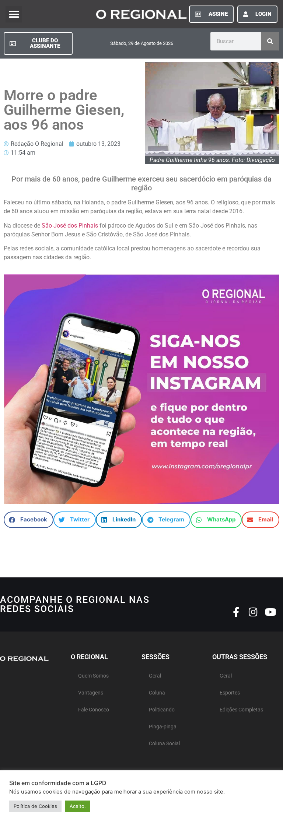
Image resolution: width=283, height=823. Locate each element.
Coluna (157, 693)
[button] (14, 14)
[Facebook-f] (236, 612)
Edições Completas (241, 710)
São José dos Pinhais (69, 225)
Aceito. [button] (78, 806)
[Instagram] (253, 612)
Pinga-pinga (163, 727)
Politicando (162, 710)
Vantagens (90, 693)
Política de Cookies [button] (35, 806)
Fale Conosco (93, 710)
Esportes (230, 693)
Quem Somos (93, 676)
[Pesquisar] (270, 41)
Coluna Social (164, 744)
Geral (155, 676)
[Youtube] (271, 612)
